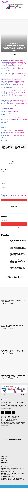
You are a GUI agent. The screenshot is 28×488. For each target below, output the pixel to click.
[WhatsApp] (17, 209)
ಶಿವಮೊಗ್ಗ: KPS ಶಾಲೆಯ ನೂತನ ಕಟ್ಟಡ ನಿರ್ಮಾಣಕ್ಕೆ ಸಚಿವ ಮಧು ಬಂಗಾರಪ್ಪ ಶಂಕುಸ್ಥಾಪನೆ (18, 248)
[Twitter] (21, 2)
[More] (20, 209)
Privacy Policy (16, 227)
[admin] (14, 156)
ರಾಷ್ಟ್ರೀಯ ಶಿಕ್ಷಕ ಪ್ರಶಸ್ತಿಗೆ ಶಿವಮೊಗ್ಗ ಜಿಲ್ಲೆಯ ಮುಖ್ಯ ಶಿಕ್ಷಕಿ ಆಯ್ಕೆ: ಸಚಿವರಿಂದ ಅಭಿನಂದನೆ (18, 241)
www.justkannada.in (17, 60)
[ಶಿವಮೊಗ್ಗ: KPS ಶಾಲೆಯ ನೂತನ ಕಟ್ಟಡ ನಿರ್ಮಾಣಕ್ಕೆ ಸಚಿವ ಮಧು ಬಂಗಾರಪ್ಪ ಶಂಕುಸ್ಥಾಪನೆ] (5, 248)
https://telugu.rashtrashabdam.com (14, 163)
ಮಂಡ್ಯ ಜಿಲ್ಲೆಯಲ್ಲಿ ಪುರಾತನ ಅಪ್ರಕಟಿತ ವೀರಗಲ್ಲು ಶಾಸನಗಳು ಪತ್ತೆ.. (20, 147)
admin (14, 54)
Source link (4, 140)
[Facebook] (13, 2)
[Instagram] (16, 2)
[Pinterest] (14, 209)
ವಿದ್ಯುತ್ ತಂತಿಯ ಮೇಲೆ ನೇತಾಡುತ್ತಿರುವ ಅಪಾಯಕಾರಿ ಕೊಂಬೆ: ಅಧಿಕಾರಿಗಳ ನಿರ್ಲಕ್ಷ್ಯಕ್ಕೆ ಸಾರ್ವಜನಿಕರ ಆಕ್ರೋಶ (17, 261)
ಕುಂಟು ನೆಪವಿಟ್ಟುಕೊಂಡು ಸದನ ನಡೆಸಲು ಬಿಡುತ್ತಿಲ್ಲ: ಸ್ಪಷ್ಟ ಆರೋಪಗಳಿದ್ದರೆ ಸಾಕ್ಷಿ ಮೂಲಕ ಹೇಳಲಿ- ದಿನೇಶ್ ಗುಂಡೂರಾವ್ (17, 254)
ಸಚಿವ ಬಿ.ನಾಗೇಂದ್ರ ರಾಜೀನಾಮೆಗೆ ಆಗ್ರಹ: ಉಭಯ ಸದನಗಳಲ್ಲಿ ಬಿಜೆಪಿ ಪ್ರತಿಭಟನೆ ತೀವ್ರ (17, 268)
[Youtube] (23, 2)
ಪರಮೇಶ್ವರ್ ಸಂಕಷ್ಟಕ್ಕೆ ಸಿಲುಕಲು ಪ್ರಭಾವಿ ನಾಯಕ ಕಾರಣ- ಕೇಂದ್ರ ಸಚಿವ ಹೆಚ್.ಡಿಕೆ (7, 147)
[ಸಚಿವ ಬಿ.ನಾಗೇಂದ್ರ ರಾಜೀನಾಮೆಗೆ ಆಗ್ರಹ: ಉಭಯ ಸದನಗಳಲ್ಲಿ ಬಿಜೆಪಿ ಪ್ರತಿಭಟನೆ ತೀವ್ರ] (5, 267)
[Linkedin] (18, 2)
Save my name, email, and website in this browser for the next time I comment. (14, 196)
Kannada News (14, 43)
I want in (13, 223)
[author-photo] (2, 303)
